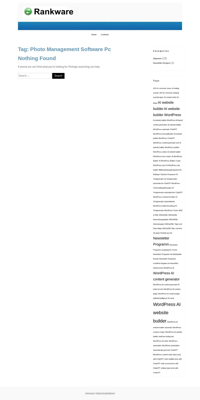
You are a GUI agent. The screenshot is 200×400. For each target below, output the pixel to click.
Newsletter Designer (161, 63)
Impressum (90, 393)
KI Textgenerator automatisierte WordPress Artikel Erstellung (165, 201)
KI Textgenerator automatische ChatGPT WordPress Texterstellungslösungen (166, 183)
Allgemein (157, 58)
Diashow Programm (168, 174)
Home (94, 35)
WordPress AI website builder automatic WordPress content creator (167, 327)
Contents (105, 35)
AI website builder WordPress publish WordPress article (167, 147)
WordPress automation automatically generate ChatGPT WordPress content (166, 350)
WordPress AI (169, 268)
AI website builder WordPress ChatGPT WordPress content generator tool (167, 138)
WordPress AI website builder (167, 312)
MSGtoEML (163, 215)
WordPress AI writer (160, 341)
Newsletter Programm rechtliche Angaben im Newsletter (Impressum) (165, 263)
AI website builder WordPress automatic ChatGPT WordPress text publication (167, 129)
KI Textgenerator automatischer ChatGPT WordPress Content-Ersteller (168, 192)
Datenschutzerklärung (105, 393)
